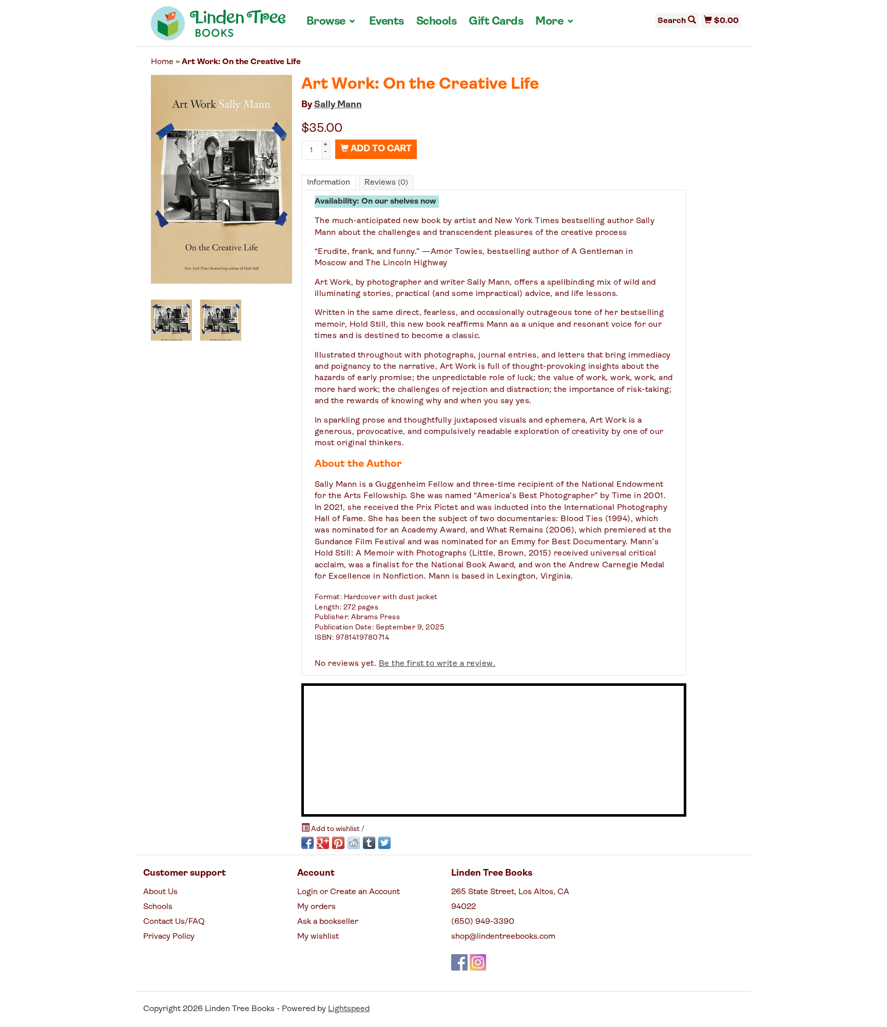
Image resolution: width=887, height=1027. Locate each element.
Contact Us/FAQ (174, 922)
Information (328, 183)
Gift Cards (496, 22)
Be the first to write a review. (437, 664)
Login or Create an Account (348, 892)
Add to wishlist (335, 829)
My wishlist (318, 937)
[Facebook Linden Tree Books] (459, 962)
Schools (436, 22)
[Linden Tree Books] (218, 27)
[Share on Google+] (323, 843)
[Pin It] (338, 843)
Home (162, 62)
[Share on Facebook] (307, 843)
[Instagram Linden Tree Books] (478, 962)
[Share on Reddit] (354, 843)
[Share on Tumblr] (369, 843)
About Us (160, 892)
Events (386, 22)
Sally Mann (338, 105)
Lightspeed (349, 1009)
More (554, 21)
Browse (331, 21)
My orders (316, 907)
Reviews (386, 183)
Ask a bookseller (327, 922)
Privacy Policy (169, 937)
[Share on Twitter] (384, 843)
